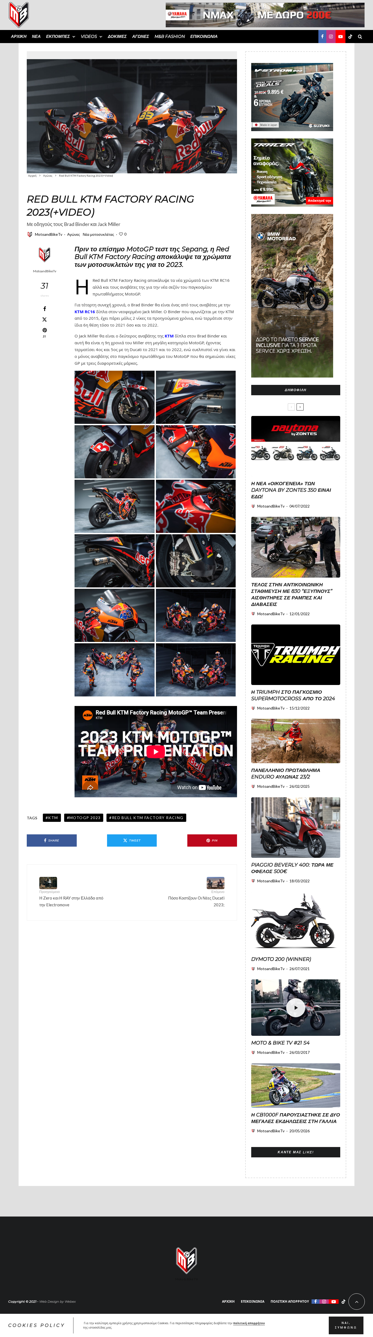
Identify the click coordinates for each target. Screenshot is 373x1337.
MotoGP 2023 (84, 817)
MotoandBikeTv (48, 234)
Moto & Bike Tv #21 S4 (280, 1043)
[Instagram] (331, 36)
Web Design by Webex (57, 1301)
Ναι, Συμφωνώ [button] (346, 1325)
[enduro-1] (295, 741)
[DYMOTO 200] (295, 922)
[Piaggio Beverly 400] (295, 827)
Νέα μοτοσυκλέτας (98, 234)
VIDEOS (89, 36)
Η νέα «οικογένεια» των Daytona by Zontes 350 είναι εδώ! (291, 490)
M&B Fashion (170, 36)
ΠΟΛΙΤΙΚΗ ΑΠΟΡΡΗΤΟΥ (290, 1301)
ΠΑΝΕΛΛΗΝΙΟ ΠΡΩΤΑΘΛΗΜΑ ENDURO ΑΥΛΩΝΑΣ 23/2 (285, 773)
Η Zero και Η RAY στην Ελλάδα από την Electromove (71, 898)
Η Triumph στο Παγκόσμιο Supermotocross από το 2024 (293, 695)
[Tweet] (44, 319)
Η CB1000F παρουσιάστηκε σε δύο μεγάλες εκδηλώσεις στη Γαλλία (295, 1118)
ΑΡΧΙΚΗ (18, 36)
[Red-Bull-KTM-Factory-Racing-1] (132, 112)
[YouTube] (340, 36)
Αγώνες (140, 36)
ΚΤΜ (169, 336)
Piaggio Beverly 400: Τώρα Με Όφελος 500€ (292, 868)
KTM (53, 817)
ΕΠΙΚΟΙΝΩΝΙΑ (204, 36)
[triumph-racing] (295, 654)
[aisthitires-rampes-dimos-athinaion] (295, 547)
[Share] (44, 308)
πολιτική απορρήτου (249, 1323)
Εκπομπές (58, 36)
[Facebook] (322, 36)
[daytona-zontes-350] (295, 446)
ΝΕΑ (36, 36)
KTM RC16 (85, 311)
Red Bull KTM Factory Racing (147, 817)
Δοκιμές (117, 36)
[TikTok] (350, 36)
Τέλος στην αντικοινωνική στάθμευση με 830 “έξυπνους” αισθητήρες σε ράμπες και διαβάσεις (291, 594)
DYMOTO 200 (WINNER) (281, 959)
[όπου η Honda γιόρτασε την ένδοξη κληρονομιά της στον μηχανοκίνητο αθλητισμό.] (295, 1085)
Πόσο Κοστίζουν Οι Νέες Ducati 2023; (196, 898)
